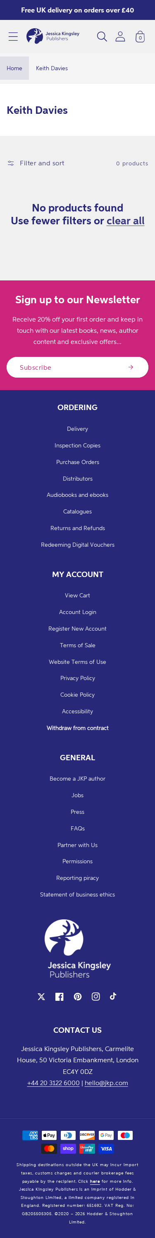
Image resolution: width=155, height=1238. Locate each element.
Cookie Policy (77, 694)
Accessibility (77, 711)
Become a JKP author (77, 778)
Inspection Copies (77, 445)
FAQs (78, 828)
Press (77, 811)
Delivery (77, 428)
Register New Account (77, 628)
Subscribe (36, 367)
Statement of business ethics (77, 894)
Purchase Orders (77, 461)
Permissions (77, 861)
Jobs (77, 794)
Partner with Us (77, 844)
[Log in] (120, 36)
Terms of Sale (77, 644)
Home (14, 67)
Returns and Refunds (77, 527)
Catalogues (77, 511)
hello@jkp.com (106, 1082)
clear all (126, 220)
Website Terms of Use (77, 661)
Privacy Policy (77, 677)
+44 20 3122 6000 (53, 1082)
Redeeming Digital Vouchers (77, 544)
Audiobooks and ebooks (77, 494)
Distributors (78, 478)
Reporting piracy (77, 877)
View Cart (77, 595)
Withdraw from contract (78, 727)
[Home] (52, 36)
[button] (13, 36)
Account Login (77, 611)
